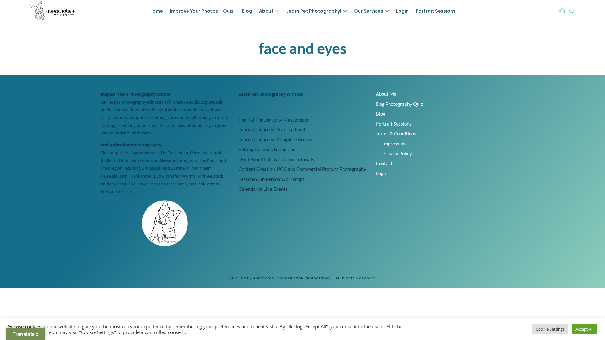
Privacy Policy (397, 153)
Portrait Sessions (394, 124)
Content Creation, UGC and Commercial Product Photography (302, 169)
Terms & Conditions (396, 133)
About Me (386, 94)
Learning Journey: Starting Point (272, 129)
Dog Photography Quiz (399, 104)
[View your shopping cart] (562, 11)
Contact (384, 163)
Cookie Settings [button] (550, 329)
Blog (380, 113)
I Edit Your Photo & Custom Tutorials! (277, 159)
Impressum (394, 143)
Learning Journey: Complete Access (275, 139)
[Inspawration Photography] (53, 11)
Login (381, 173)
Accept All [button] (584, 329)
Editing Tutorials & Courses (267, 149)
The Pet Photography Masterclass (274, 119)
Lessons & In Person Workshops (272, 179)
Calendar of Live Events (263, 189)
